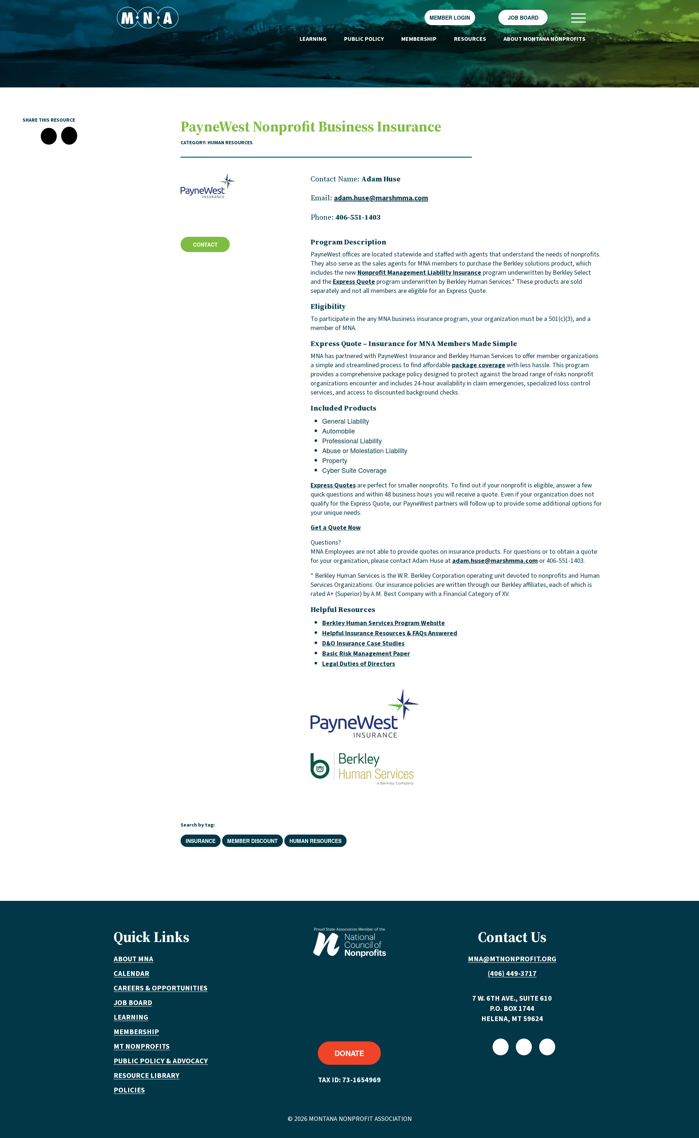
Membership (419, 39)
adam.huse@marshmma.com (381, 198)
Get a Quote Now (336, 527)
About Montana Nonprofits (544, 39)
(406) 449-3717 (512, 974)
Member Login (450, 17)
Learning (313, 39)
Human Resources (315, 840)
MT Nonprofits (142, 1046)
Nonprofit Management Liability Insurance (419, 272)
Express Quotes (333, 485)
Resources (470, 39)
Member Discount (252, 840)
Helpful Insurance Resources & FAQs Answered (389, 633)
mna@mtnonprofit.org (512, 959)
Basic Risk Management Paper (366, 653)
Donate (349, 1053)
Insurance (201, 840)
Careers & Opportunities (161, 988)
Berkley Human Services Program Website (383, 623)
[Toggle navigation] (578, 17)
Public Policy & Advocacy (161, 1061)
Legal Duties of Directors (358, 663)
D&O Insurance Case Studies (363, 643)
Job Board (523, 17)
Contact (205, 244)
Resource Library (146, 1076)
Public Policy (364, 39)
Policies (129, 1090)
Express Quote (354, 281)
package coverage (478, 365)
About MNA (133, 959)
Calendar (131, 974)
